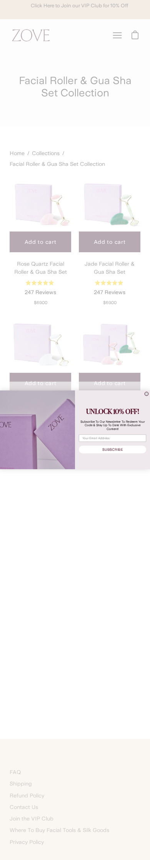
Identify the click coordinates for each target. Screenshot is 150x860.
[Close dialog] (146, 394)
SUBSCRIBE (112, 450)
